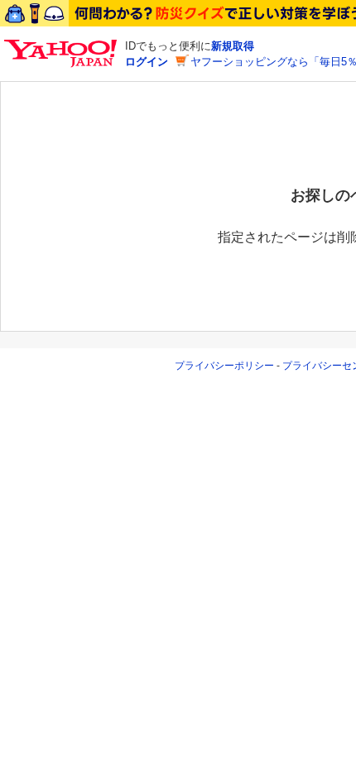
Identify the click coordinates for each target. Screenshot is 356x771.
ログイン (146, 61)
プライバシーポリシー (224, 365)
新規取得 (232, 46)
